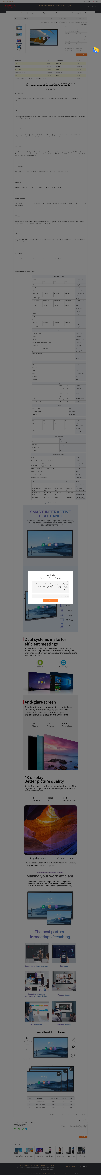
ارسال (50, 600)
